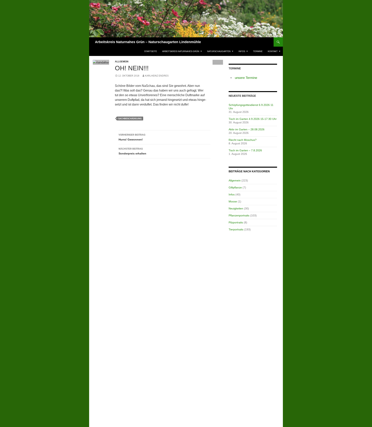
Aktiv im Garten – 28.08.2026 (246, 129)
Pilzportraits (236, 222)
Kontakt (273, 51)
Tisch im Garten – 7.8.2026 (245, 150)
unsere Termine (246, 78)
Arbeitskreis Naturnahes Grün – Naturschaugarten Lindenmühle (148, 42)
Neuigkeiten (236, 208)
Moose (233, 201)
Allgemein (235, 180)
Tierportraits (236, 229)
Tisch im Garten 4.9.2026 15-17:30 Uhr (253, 118)
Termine (258, 51)
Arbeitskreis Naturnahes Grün (180, 51)
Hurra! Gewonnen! (132, 137)
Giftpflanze (235, 187)
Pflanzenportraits (239, 215)
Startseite (150, 51)
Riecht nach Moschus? (243, 139)
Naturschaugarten (219, 51)
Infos (242, 51)
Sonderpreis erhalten (132, 151)
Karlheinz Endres (157, 75)
